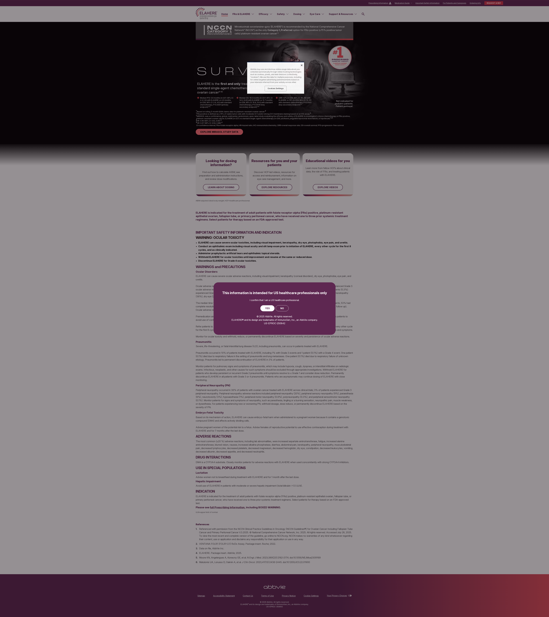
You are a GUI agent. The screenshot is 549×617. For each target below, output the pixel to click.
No (282, 308)
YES (267, 308)
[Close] (302, 65)
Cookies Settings (276, 88)
